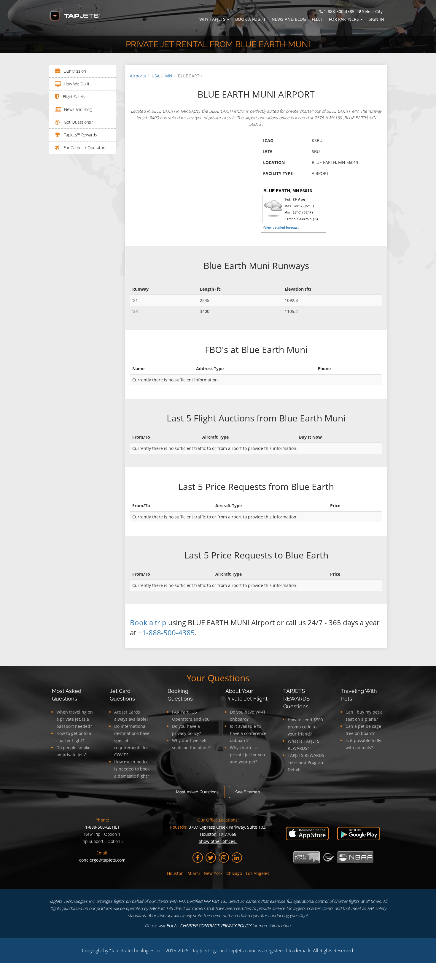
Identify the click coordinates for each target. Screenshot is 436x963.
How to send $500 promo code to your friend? (305, 727)
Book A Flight (250, 19)
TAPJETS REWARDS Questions (296, 698)
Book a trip (148, 622)
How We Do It (77, 84)
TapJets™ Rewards (80, 135)
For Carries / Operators (84, 147)
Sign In (376, 19)
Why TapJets (212, 19)
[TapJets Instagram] (224, 857)
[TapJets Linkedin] (237, 857)
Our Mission (74, 71)
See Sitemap (247, 791)
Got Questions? (78, 122)
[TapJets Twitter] (211, 857)
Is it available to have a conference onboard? (248, 733)
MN (168, 76)
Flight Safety (73, 96)
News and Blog (289, 19)
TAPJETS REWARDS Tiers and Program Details (306, 762)
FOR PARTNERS (344, 19)
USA (156, 76)
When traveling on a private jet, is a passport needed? (74, 719)
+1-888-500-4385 (166, 632)
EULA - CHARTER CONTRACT (192, 925)
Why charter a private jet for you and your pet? (247, 755)
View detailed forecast (281, 227)
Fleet (317, 19)
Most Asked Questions (197, 791)
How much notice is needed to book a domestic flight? (131, 769)
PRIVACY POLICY (236, 925)
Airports (138, 76)
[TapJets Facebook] (197, 857)
